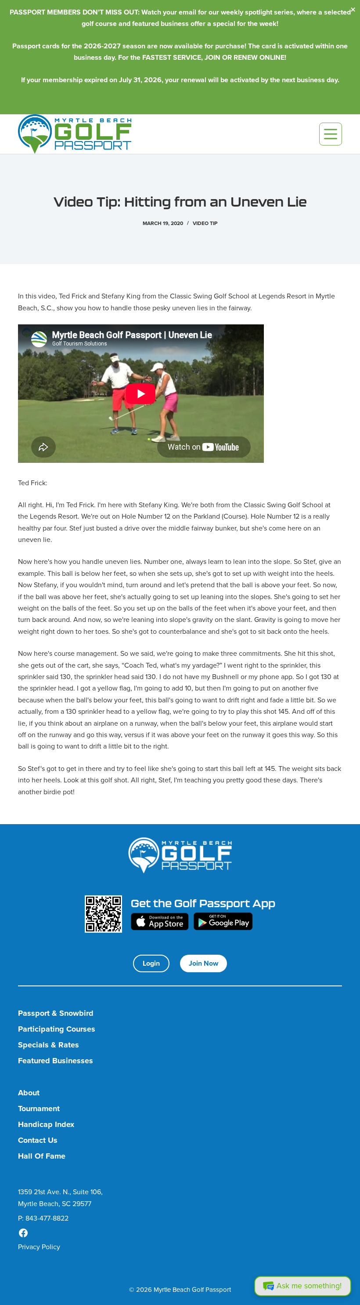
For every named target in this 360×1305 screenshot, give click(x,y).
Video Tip (205, 223)
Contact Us (38, 1140)
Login (151, 963)
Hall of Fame (41, 1156)
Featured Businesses (55, 1061)
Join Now (203, 963)
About (29, 1093)
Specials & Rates (48, 1045)
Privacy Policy (39, 1247)
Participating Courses (56, 1029)
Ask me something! (309, 1285)
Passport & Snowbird (56, 1013)
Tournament (39, 1109)
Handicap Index (46, 1125)
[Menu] (330, 134)
